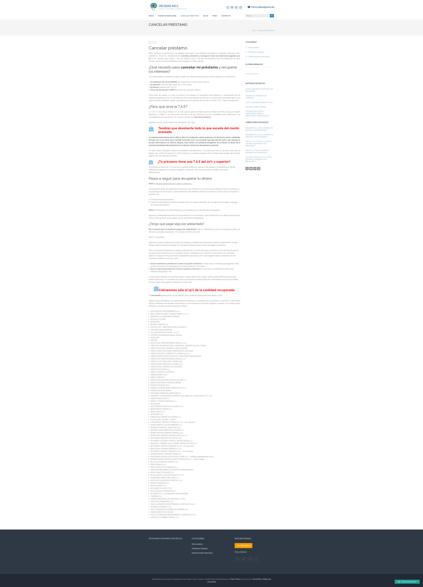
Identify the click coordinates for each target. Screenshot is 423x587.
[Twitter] (232, 7)
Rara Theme (236, 579)
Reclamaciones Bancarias (258, 57)
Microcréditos (254, 48)
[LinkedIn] (236, 7)
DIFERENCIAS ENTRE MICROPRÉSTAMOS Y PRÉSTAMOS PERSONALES (257, 113)
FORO (214, 16)
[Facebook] (227, 7)
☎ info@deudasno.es (260, 7)
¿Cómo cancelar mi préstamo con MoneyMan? (259, 129)
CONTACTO (226, 16)
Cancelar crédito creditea (255, 107)
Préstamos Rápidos (256, 52)
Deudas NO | (168, 6)
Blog (205, 16)
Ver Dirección (243, 546)
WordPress (257, 579)
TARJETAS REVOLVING (167, 16)
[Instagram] (240, 7)
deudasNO (249, 128)
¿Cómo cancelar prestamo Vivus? (259, 102)
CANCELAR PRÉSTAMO (189, 16)
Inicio (151, 16)
